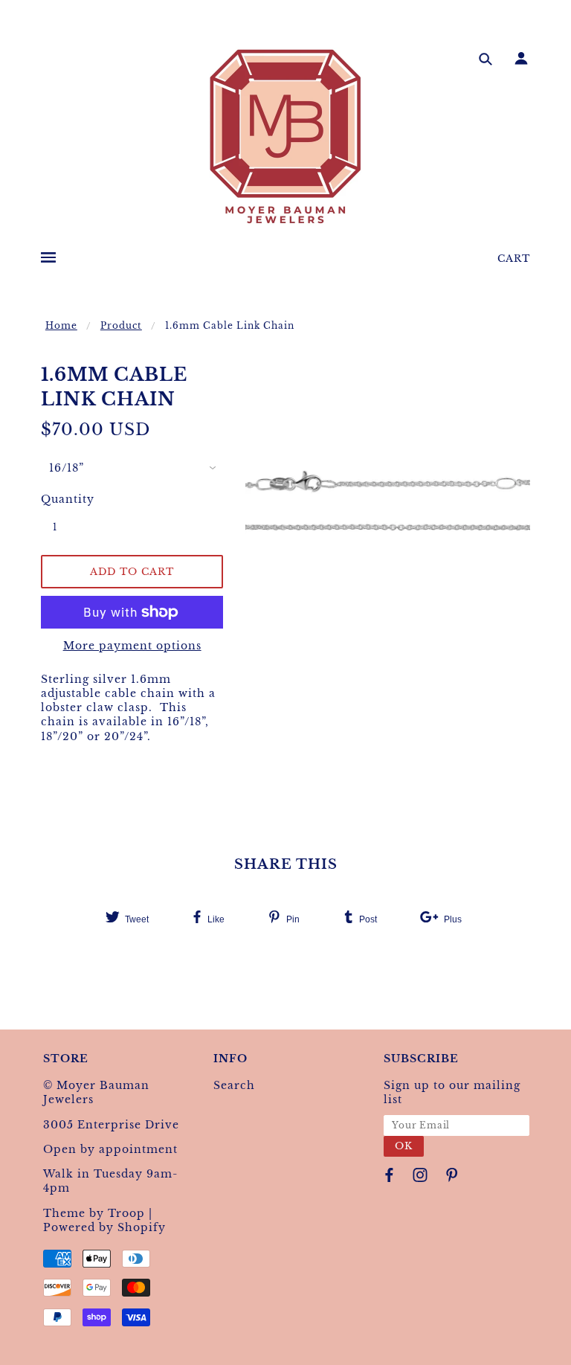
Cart (513, 258)
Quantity (63, 499)
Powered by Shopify (104, 1227)
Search (234, 1085)
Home (61, 325)
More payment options (132, 645)
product (121, 325)
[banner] (285, 136)
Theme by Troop (94, 1213)
